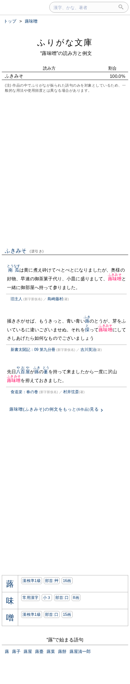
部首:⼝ (62, 597)
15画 (67, 614)
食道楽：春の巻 (24, 392)
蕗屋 (28, 651)
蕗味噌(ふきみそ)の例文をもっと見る (54, 409)
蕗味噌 (115, 278)
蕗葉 (51, 651)
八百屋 (23, 371)
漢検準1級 (31, 580)
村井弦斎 (71, 392)
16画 (67, 580)
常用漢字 (30, 597)
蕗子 (16, 651)
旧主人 (16, 299)
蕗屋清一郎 (80, 651)
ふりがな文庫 (65, 42)
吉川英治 (88, 349)
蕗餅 (62, 651)
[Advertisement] (65, 169)
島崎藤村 (55, 299)
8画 (76, 597)
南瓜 (14, 269)
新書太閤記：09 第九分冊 (33, 349)
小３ (47, 597)
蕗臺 (39, 651)
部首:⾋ (51, 580)
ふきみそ (24, 251)
